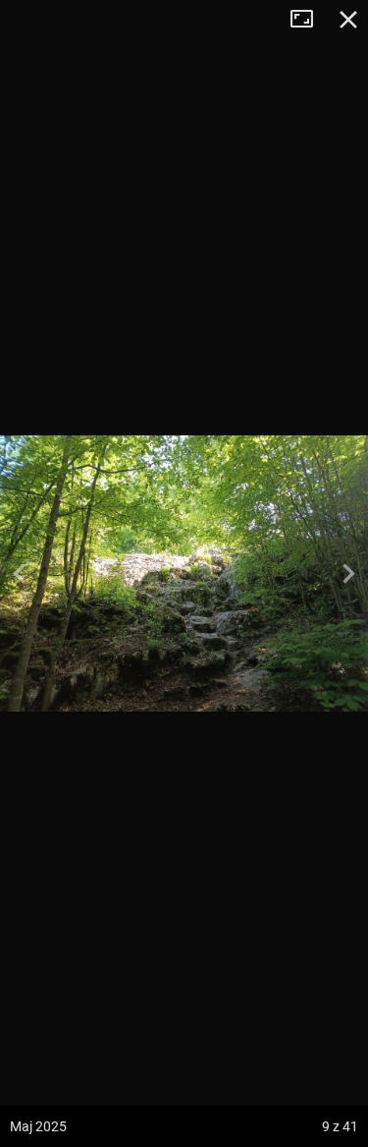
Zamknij (348, 19)
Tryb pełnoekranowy (309, 19)
